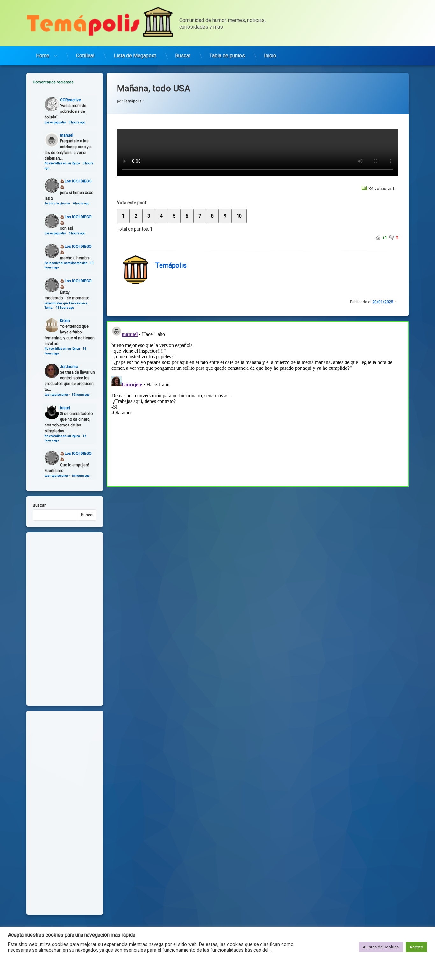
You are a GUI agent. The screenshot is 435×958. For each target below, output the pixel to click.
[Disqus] (257, 403)
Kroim (65, 320)
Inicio (270, 56)
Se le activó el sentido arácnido (66, 263)
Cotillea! (85, 56)
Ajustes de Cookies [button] (381, 947)
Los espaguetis (55, 122)
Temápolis (132, 101)
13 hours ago (65, 307)
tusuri (65, 408)
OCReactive (70, 100)
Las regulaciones (57, 394)
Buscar (182, 56)
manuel (66, 135)
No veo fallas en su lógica (62, 163)
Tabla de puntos (227, 56)
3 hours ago (77, 122)
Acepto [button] (416, 947)
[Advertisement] (258, 533)
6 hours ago (81, 203)
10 (239, 215)
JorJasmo (69, 366)
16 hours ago (80, 394)
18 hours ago (80, 475)
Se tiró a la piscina (57, 203)
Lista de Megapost (135, 56)
